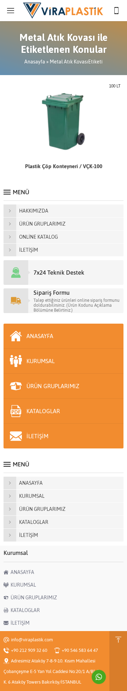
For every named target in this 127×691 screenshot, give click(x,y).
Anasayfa (34, 62)
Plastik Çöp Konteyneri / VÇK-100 (63, 166)
